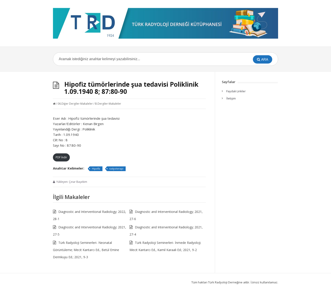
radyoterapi (116, 168)
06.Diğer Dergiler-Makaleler (75, 104)
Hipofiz (96, 168)
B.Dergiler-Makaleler (108, 104)
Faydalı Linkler (236, 91)
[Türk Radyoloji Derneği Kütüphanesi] (165, 23)
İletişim (231, 98)
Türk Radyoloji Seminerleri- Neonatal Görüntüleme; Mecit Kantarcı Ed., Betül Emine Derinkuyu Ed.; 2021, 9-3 (86, 249)
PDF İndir (61, 157)
